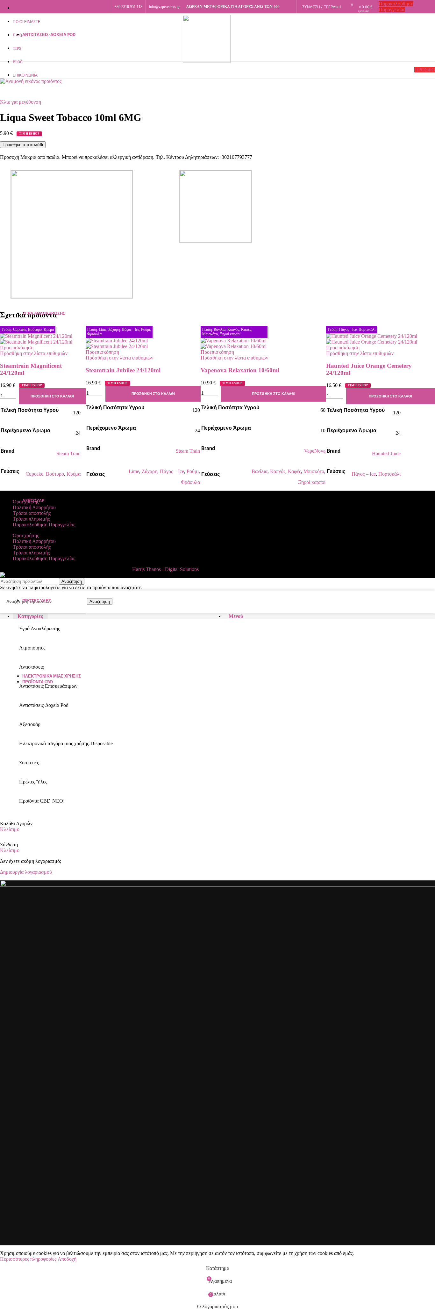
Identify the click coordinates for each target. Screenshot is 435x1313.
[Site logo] (207, 61)
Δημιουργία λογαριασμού (26, 872)
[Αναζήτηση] (3, 69)
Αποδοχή (67, 1259)
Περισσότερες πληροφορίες (29, 1259)
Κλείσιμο (9, 829)
